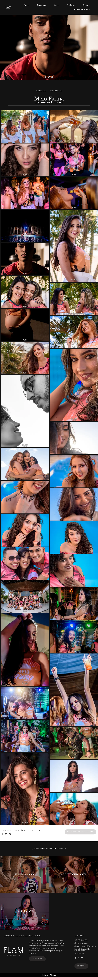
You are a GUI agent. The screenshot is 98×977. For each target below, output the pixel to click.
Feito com (49, 975)
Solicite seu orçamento (80, 832)
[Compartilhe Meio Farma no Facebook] (2, 834)
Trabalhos (41, 5)
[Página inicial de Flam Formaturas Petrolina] (10, 7)
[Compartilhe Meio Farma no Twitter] (6, 834)
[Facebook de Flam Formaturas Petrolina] (75, 958)
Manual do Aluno (82, 9)
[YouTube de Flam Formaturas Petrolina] (82, 958)
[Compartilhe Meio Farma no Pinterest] (10, 834)
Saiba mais (37, 959)
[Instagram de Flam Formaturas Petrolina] (78, 958)
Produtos (71, 5)
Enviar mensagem (83, 943)
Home (26, 5)
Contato (86, 5)
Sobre (56, 5)
